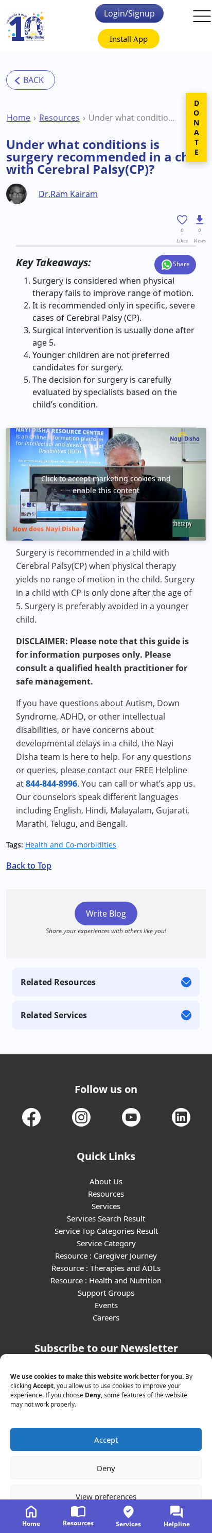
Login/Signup (129, 13)
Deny (106, 1468)
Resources (59, 117)
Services (106, 1206)
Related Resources (58, 982)
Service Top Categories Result (106, 1231)
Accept (106, 1439)
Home (18, 117)
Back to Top (28, 865)
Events (106, 1305)
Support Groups (106, 1292)
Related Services (54, 1015)
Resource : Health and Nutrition (106, 1280)
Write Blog (106, 913)
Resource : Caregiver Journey (106, 1255)
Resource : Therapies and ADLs (106, 1268)
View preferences (106, 1496)
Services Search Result (106, 1218)
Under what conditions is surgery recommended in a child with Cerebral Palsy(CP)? (134, 117)
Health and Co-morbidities (70, 845)
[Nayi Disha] (25, 26)
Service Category (106, 1243)
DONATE (196, 127)
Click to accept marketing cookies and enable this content (106, 484)
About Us (106, 1181)
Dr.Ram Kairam (68, 194)
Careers (106, 1317)
